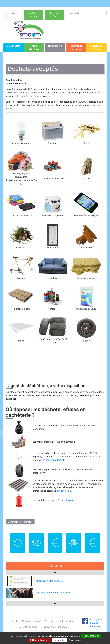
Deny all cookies (40, 640)
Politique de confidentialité (59, 621)
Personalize (60, 640)
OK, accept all (92, 636)
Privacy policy (75, 640)
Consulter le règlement (20, 521)
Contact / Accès (96, 48)
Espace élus (56, 15)
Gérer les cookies (27, 626)
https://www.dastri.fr (54, 459)
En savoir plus (64, 490)
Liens (37, 621)
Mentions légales (21, 621)
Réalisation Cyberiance (54, 626)
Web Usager (33, 15)
